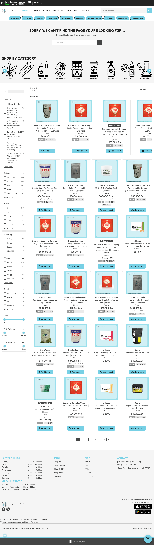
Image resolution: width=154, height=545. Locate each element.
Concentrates (60, 78)
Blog (75, 11)
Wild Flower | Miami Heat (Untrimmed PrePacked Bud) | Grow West (45, 355)
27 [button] (104, 440)
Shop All (25, 11)
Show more (8, 167)
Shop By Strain (60, 473)
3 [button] (86, 440)
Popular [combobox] (143, 89)
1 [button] (78, 440)
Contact (88, 473)
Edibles (77, 78)
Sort (142, 87)
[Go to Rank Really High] (77, 541)
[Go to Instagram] (3, 509)
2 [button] (82, 440)
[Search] (149, 10)
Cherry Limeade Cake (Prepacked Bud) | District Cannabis (76, 246)
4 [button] (91, 440)
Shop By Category (61, 465)
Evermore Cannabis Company (47, 125)
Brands (45, 11)
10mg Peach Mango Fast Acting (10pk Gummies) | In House (106, 408)
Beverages (94, 78)
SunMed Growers (106, 185)
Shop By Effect (60, 469)
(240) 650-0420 (123, 462)
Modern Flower (44, 297)
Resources (83, 11)
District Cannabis (44, 185)
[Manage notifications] (5, 535)
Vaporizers (43, 78)
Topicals (110, 78)
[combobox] (124, 10)
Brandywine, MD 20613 (141, 468)
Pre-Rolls (26, 78)
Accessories (145, 78)
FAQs (87, 469)
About (87, 462)
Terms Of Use (147, 528)
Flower (9, 78)
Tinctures (128, 78)
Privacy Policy (137, 528)
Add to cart (48, 151)
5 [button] (95, 440)
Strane (137, 350)
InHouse (137, 241)
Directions (58, 476)
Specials (68, 11)
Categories (34, 11)
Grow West (45, 350)
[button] (22, 3)
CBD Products (58, 11)
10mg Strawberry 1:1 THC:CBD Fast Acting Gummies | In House (107, 355)
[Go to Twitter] (8, 509)
